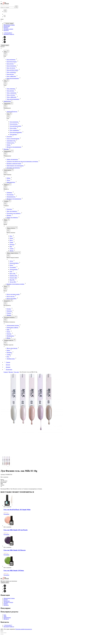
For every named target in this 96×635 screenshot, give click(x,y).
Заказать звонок (5, 45)
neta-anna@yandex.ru (9, 34)
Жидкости (6, 619)
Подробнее (6, 514)
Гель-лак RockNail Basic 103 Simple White (17, 509)
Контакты (6, 30)
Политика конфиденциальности (23, 629)
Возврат (6, 603)
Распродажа (7, 26)
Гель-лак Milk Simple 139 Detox (14, 570)
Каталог (6, 599)
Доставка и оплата (8, 29)
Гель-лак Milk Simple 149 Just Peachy (16, 530)
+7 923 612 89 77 (8, 32)
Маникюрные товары (9, 25)
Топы (5, 616)
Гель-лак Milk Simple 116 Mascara (15, 550)
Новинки (6, 27)
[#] (16, 7)
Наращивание (7, 617)
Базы (5, 614)
